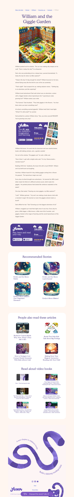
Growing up (41, 10)
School (27, 10)
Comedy (49, 10)
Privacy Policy (35, 490)
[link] (21, 140)
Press (35, 485)
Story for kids (19, 10)
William (34, 10)
